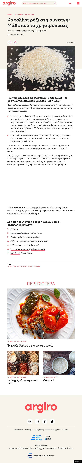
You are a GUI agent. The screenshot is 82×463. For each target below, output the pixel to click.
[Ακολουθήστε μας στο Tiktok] (52, 421)
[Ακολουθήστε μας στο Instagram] (37, 421)
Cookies (65, 430)
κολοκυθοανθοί (38, 249)
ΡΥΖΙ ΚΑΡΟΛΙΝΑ (34, 266)
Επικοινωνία (18, 430)
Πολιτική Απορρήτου (53, 430)
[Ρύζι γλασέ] (59, 363)
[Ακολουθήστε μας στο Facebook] (44, 421)
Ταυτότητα (28, 430)
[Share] (9, 42)
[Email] (39, 42)
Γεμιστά (14, 229)
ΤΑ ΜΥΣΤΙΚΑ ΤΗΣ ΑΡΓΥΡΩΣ (24, 15)
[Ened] (48, 439)
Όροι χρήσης (39, 430)
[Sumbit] (55, 3)
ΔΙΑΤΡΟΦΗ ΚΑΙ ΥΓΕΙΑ (50, 377)
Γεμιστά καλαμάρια (20, 249)
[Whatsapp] (33, 42)
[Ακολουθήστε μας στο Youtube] (29, 421)
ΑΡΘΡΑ (9, 15)
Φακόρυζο (15, 253)
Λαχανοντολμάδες (19, 233)
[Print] (15, 42)
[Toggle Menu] (78, 3)
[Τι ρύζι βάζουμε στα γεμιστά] (41, 313)
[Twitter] (22, 42)
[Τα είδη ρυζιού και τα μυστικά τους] (23, 363)
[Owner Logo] (36, 437)
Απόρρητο (77, 461)
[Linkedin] (27, 42)
